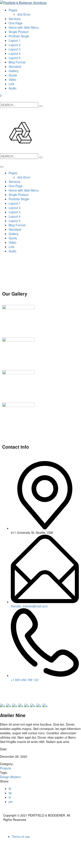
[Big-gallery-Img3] (15, 705)
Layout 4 (15, 53)
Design (5, 777)
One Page (15, 23)
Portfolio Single (19, 36)
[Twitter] (7, 694)
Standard (15, 66)
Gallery (13, 71)
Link (11, 84)
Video (12, 79)
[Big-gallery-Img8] (45, 705)
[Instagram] (42, 694)
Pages (13, 10)
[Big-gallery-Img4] (21, 705)
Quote (13, 75)
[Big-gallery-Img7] (39, 705)
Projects (5, 768)
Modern (15, 777)
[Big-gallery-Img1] (3, 705)
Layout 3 (15, 49)
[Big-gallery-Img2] (9, 705)
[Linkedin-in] (30, 694)
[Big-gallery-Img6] (33, 705)
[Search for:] (19, 105)
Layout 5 (15, 58)
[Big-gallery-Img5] (27, 705)
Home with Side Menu (24, 27)
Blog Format (17, 62)
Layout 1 (15, 40)
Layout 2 (15, 45)
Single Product (19, 32)
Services (14, 19)
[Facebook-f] (19, 694)
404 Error (23, 14)
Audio (12, 88)
